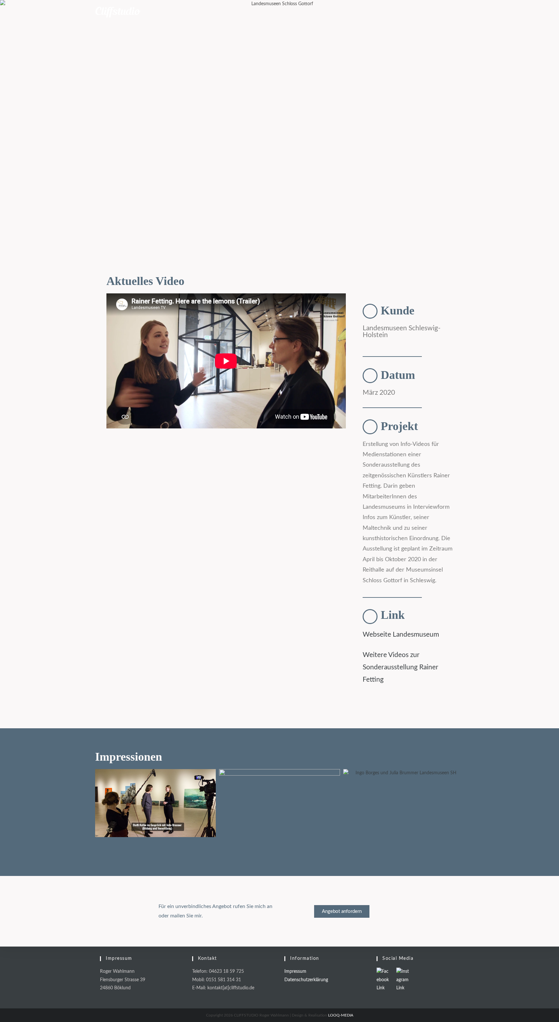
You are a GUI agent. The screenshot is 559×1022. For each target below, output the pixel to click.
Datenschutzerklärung (306, 980)
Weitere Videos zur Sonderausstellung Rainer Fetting (400, 667)
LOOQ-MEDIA (340, 1015)
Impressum (295, 971)
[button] (112, 467)
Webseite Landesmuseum (401, 634)
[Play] (226, 467)
